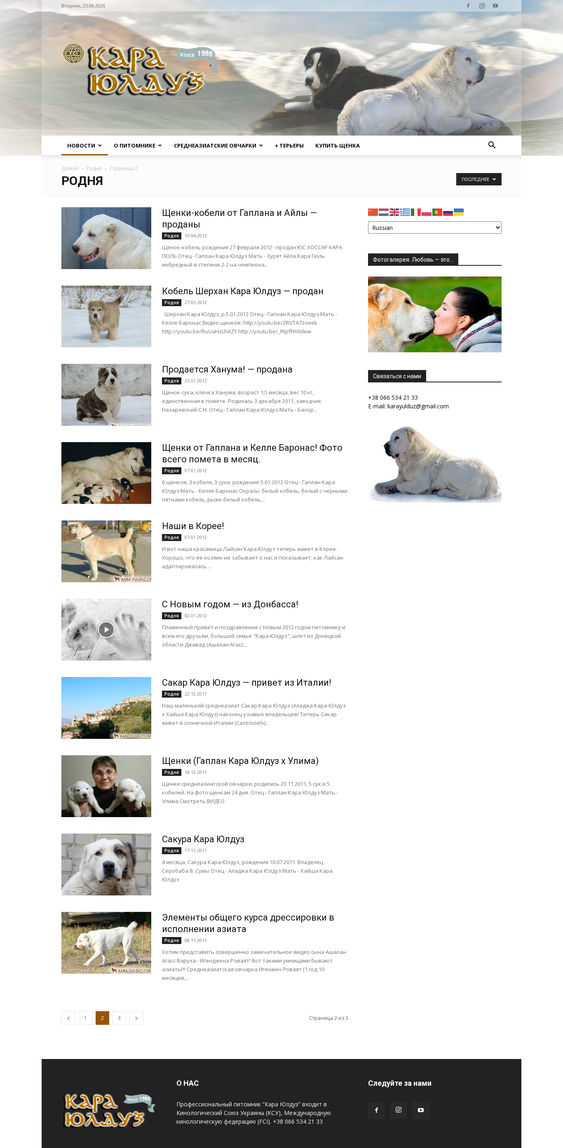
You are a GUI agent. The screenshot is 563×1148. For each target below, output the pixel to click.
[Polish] (427, 212)
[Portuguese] (437, 212)
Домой (70, 168)
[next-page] (136, 1018)
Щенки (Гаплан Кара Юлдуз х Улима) (240, 761)
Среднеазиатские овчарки (215, 145)
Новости (81, 145)
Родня (94, 168)
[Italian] (416, 212)
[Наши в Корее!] (106, 551)
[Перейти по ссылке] (468, 6)
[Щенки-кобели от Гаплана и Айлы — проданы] (106, 238)
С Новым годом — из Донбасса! (230, 604)
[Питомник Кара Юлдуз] (144, 73)
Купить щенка (337, 145)
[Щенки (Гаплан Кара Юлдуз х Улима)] (106, 786)
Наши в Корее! (193, 526)
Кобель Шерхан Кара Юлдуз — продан (243, 291)
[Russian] (448, 212)
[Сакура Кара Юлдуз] (106, 864)
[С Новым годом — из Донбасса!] (106, 630)
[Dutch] (384, 212)
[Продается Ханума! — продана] (106, 395)
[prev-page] (68, 1018)
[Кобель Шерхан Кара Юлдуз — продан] (106, 316)
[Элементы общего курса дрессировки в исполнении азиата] (106, 943)
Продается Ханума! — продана (227, 369)
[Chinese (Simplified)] (373, 212)
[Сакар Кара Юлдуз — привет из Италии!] (106, 708)
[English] (394, 212)
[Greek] (405, 212)
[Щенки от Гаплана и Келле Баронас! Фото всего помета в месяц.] (106, 473)
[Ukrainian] (459, 212)
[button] (492, 146)
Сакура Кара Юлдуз (203, 839)
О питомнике (134, 145)
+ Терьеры (289, 145)
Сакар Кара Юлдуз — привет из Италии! (246, 682)
